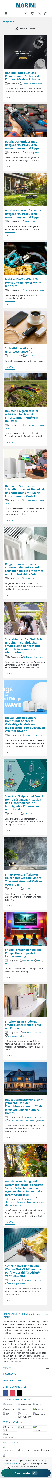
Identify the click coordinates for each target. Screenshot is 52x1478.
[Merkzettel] (32, 13)
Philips (39, 960)
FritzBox (21, 1036)
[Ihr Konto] (39, 13)
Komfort (40, 1120)
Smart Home (37, 84)
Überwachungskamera (14, 1205)
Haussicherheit (38, 1202)
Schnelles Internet (31, 425)
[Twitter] (19, 1393)
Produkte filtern (27, 28)
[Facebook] (5, 1393)
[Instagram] (12, 1393)
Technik (37, 152)
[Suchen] (26, 13)
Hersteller (29, 152)
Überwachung (10, 1202)
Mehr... (10, 97)
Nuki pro (15, 1283)
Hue (6, 963)
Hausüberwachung (24, 1202)
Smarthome (12, 1036)
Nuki (10, 1283)
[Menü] (6, 13)
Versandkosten (11, 1463)
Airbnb (22, 1283)
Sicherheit (27, 84)
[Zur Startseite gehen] (26, 5)
